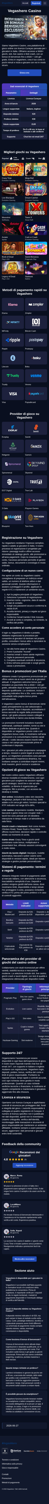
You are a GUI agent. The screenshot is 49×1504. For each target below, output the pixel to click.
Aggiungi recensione (24, 1165)
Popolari (5, 158)
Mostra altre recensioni (24, 1259)
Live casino (16, 158)
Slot (40, 158)
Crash (28, 158)
